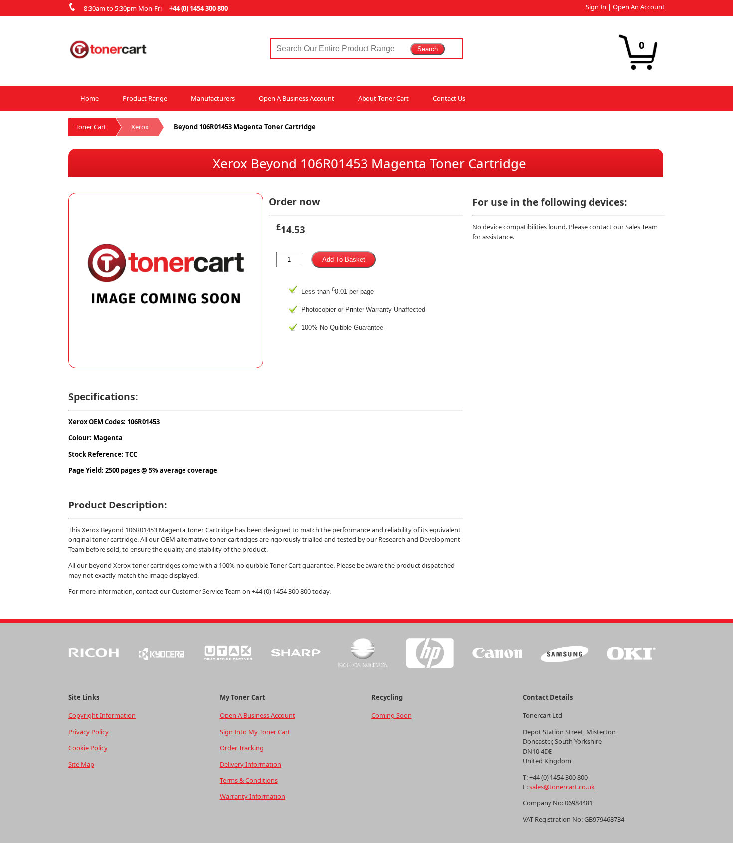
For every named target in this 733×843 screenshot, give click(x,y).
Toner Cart (90, 126)
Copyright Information (102, 715)
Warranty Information (252, 796)
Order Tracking (242, 747)
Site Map (81, 764)
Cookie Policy (88, 747)
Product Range (145, 98)
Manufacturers (213, 98)
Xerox (140, 126)
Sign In (596, 6)
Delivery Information (250, 764)
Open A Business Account (296, 98)
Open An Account (639, 6)
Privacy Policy (88, 731)
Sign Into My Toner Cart (255, 731)
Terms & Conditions (249, 780)
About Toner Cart (383, 98)
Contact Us (449, 98)
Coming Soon (391, 715)
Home (89, 98)
